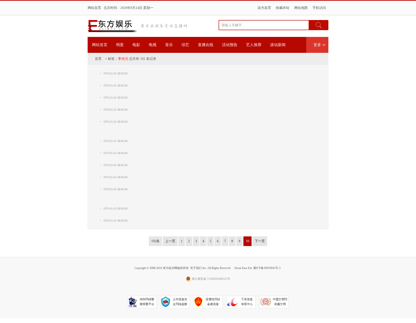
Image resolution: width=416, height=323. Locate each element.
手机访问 (319, 8)
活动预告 (229, 45)
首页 (98, 59)
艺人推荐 (253, 45)
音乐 (169, 45)
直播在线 (205, 45)
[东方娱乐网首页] (112, 26)
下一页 (260, 241)
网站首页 (94, 8)
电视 (152, 45)
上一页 (170, 241)
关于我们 (196, 268)
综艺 (185, 45)
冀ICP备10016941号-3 (266, 268)
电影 (136, 45)
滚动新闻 (278, 45)
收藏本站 (282, 8)
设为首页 (264, 8)
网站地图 (301, 8)
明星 (120, 45)
